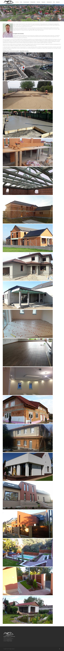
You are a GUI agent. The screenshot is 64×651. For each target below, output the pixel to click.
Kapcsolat (58, 2)
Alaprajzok (43, 2)
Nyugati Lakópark (9, 640)
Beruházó (38, 2)
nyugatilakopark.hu (9, 639)
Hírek (21, 2)
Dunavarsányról (26, 2)
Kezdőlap (17, 2)
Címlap (55, 8)
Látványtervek (49, 2)
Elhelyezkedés (32, 2)
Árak (54, 2)
